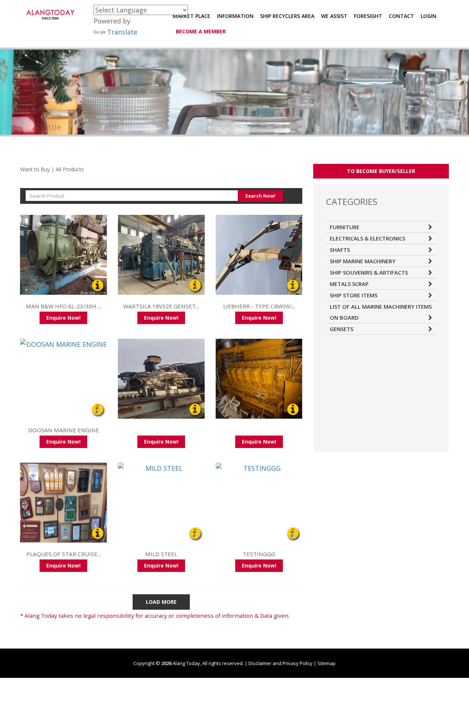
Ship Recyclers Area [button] (287, 15)
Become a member (201, 31)
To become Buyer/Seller (381, 171)
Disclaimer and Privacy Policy (280, 663)
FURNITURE (344, 227)
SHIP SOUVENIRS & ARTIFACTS (369, 272)
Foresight (368, 15)
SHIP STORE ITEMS (353, 295)
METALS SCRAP (349, 283)
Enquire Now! (63, 317)
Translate (122, 31)
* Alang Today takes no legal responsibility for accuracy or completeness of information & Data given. (154, 615)
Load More (161, 601)
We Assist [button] (334, 15)
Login (428, 15)
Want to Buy (35, 169)
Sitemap (326, 663)
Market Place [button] (191, 15)
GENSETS (341, 329)
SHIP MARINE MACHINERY (362, 261)
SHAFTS (340, 249)
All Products (70, 169)
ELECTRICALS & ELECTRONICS (367, 238)
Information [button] (235, 15)
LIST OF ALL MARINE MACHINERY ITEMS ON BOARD (381, 312)
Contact (401, 15)
